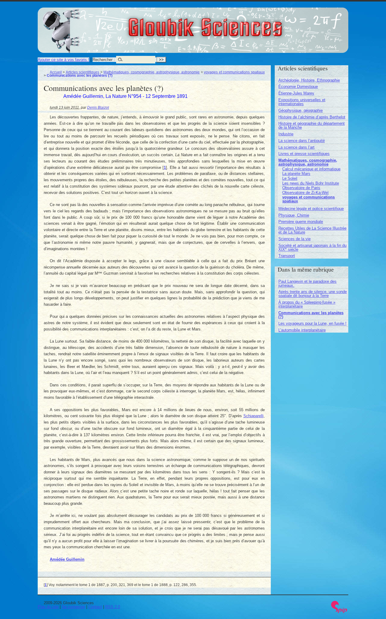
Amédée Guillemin (67, 559)
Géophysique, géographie (300, 110)
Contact (95, 606)
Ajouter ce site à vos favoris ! (63, 59)
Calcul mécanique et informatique (311, 169)
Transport (286, 255)
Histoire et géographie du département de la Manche (311, 125)
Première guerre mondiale (300, 221)
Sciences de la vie (294, 239)
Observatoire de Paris (301, 187)
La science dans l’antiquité (301, 140)
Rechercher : (104, 59)
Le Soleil (289, 178)
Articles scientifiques (82, 72)
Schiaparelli (253, 416)
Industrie (285, 134)
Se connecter (73, 606)
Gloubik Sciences (239, 23)
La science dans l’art (296, 147)
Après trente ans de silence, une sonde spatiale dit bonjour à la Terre (312, 293)
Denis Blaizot (98, 107)
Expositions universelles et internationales (301, 102)
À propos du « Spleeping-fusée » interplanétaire (306, 304)
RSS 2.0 (112, 606)
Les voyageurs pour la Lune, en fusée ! (312, 323)
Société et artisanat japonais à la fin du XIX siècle (312, 247)
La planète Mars (296, 173)
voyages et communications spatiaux (234, 72)
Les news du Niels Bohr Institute (310, 183)
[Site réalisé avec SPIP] (339, 612)
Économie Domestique (298, 86)
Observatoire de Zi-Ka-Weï (305, 192)
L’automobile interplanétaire (302, 330)
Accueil (56, 72)
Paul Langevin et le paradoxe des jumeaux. (307, 283)
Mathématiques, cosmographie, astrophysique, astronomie (151, 72)
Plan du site (48, 606)
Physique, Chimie (293, 215)
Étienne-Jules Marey (296, 93)
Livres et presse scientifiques (304, 153)
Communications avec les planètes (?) (310, 315)
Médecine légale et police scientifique (311, 208)
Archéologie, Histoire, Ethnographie (309, 80)
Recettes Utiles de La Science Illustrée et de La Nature (312, 230)
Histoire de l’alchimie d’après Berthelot (311, 117)
